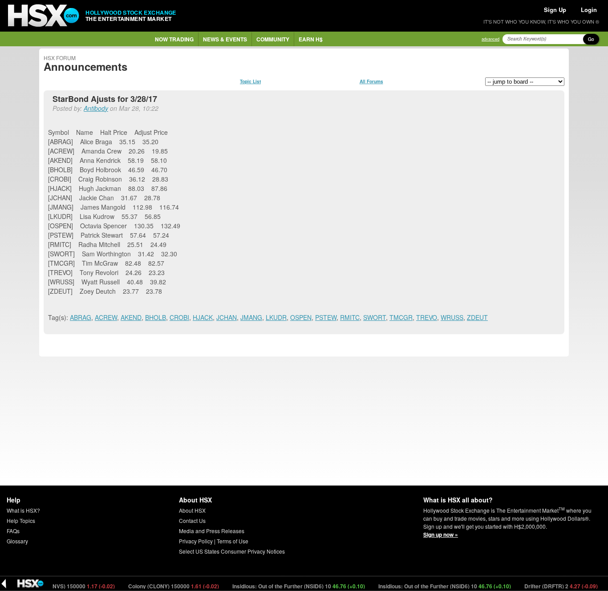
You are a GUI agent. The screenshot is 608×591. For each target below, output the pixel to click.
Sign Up (555, 9)
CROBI (179, 317)
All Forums (371, 81)
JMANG (251, 317)
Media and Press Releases (211, 530)
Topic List (250, 81)
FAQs (13, 530)
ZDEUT (477, 317)
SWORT (374, 317)
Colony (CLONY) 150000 (166, 586)
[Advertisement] (304, 421)
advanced (490, 39)
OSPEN (301, 317)
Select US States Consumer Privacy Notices (232, 551)
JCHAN (226, 317)
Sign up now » (440, 534)
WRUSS (452, 317)
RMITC (350, 317)
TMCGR (401, 317)
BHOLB (155, 317)
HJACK (203, 317)
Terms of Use (232, 541)
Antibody (96, 108)
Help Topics (21, 520)
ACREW (106, 317)
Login (589, 9)
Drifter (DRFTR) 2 (553, 586)
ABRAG (80, 317)
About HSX (192, 510)
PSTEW (325, 317)
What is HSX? (23, 510)
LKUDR (276, 317)
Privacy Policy (196, 541)
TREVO (426, 317)
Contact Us (192, 520)
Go (591, 39)
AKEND (131, 317)
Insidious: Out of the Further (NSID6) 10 (291, 586)
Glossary (17, 541)
